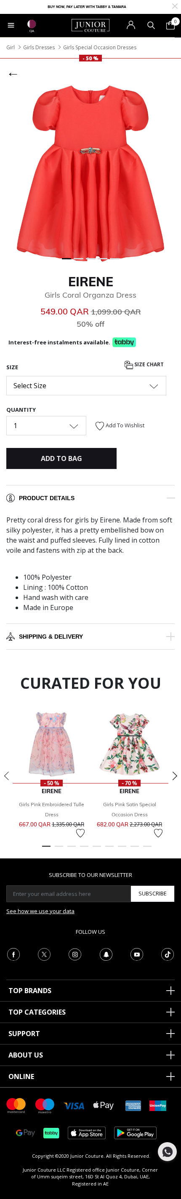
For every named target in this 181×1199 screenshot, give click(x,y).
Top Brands (29, 990)
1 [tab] (46, 850)
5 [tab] (97, 850)
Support (24, 1033)
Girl (10, 47)
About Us (25, 1055)
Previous (6, 776)
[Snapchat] (106, 953)
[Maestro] (45, 1105)
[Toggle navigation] (11, 25)
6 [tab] (109, 850)
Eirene (90, 282)
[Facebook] (13, 953)
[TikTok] (167, 953)
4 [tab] (84, 850)
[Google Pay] (25, 1132)
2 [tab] (59, 850)
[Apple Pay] (103, 1105)
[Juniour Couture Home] (90, 24)
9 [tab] (147, 850)
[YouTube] (136, 953)
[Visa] (74, 1105)
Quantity (21, 409)
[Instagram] (75, 953)
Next (174, 776)
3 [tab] (71, 850)
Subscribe (152, 893)
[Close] (175, 5)
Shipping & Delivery (51, 636)
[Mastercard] (16, 1105)
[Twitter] (44, 953)
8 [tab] (134, 850)
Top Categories (37, 1012)
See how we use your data (40, 911)
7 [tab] (122, 850)
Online (21, 1076)
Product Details (47, 498)
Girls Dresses (39, 47)
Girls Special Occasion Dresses (99, 47)
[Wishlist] (80, 833)
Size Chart (148, 364)
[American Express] (133, 1105)
